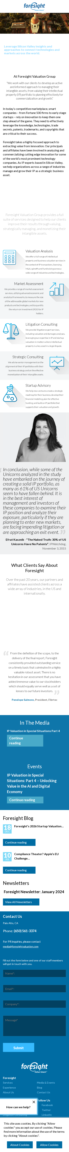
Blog (39, 1087)
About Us (8, 1092)
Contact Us (43, 1092)
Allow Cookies (49, 1144)
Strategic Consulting (28, 357)
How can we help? (18, 1107)
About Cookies (19, 1144)
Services (8, 1082)
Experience (9, 1087)
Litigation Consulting (41, 324)
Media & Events (46, 1082)
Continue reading (16, 740)
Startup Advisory (38, 385)
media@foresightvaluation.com (20, 946)
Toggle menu (5, 6)
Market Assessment (28, 283)
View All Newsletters (18, 902)
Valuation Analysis (39, 251)
